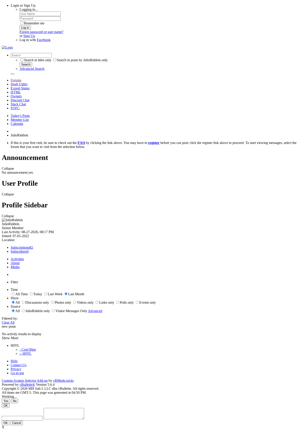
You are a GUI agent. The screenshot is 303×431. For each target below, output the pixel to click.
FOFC (15, 108)
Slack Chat (18, 104)
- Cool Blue (28, 349)
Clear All (8, 322)
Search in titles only (37, 60)
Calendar (17, 124)
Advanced (95, 311)
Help (14, 361)
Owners (16, 96)
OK (6, 405)
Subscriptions (20, 247)
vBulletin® (27, 384)
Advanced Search (32, 69)
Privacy (16, 369)
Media (15, 267)
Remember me (34, 23)
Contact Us (18, 365)
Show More (10, 338)
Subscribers (19, 251)
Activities (17, 259)
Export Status (20, 88)
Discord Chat (20, 100)
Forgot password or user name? (41, 32)
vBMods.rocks (63, 380)
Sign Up (29, 36)
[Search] (12, 74)
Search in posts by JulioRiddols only (82, 60)
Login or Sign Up (23, 5)
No (14, 401)
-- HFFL (25, 353)
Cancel (16, 423)
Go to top (17, 373)
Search (25, 64)
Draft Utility (19, 84)
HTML (16, 92)
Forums (16, 80)
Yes (6, 401)
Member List (20, 120)
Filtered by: (10, 318)
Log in (25, 27)
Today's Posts (20, 116)
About (15, 263)
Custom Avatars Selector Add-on (25, 380)
